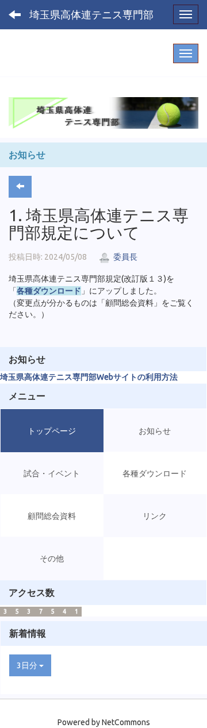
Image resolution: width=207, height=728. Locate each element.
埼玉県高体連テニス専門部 (91, 14)
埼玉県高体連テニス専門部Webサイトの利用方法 (89, 377)
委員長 (124, 256)
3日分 (28, 665)
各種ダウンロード (49, 290)
